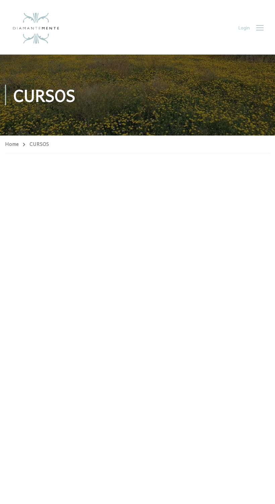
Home (12, 144)
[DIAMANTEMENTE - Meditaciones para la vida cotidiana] (35, 27)
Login (244, 27)
